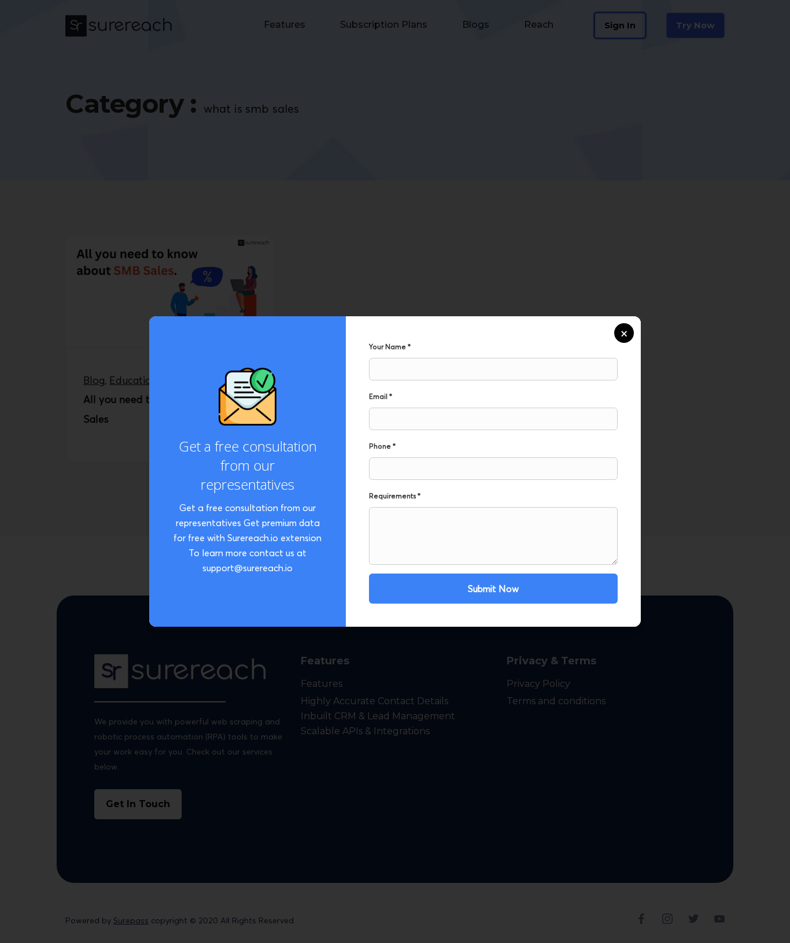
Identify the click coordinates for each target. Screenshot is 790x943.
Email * (380, 396)
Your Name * (390, 346)
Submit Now (493, 588)
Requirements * (394, 495)
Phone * (382, 446)
